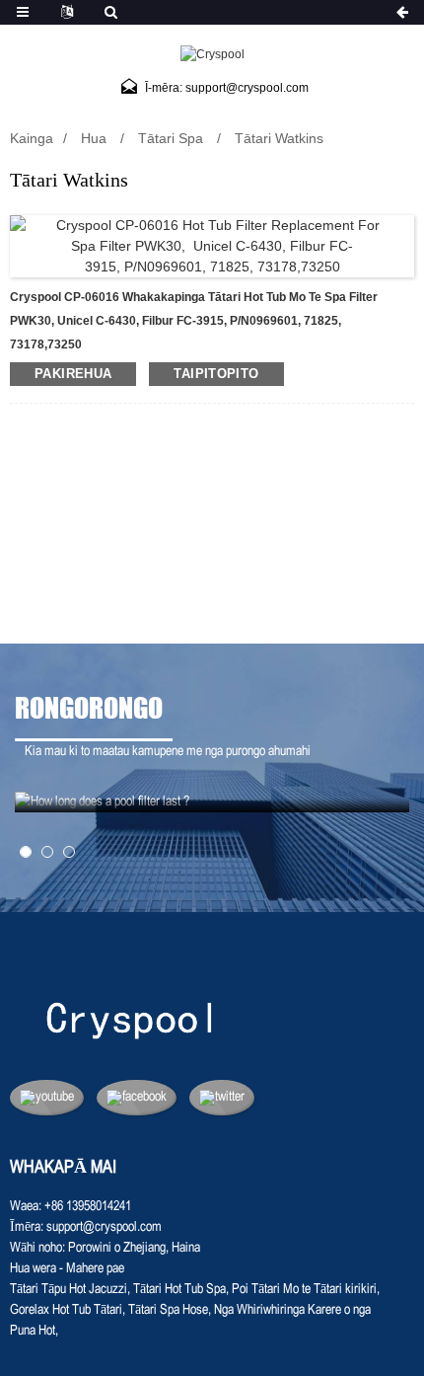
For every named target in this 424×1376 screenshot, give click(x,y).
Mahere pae (95, 1268)
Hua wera (33, 1268)
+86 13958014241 (87, 1206)
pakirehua (73, 373)
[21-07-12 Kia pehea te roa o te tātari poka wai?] (212, 802)
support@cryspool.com (104, 1227)
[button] (26, 852)
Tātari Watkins (279, 138)
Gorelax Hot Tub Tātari (66, 1310)
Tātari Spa (170, 138)
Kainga (31, 138)
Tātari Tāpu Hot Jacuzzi (68, 1289)
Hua (93, 138)
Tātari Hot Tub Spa (179, 1289)
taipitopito (216, 373)
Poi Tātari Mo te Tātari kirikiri (304, 1289)
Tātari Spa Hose (168, 1310)
